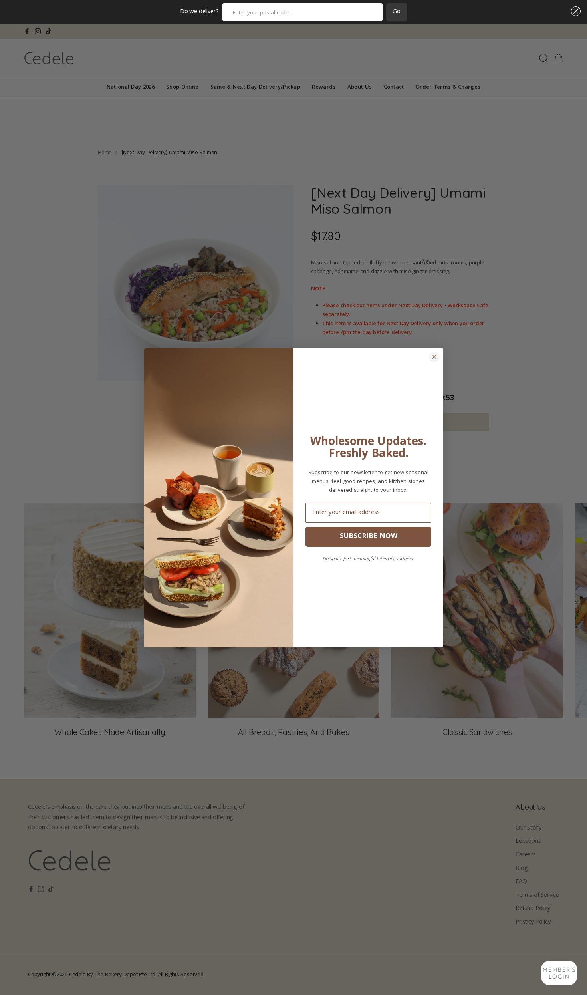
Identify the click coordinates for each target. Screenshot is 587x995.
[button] (574, 11)
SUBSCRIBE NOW (368, 536)
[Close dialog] (434, 357)
